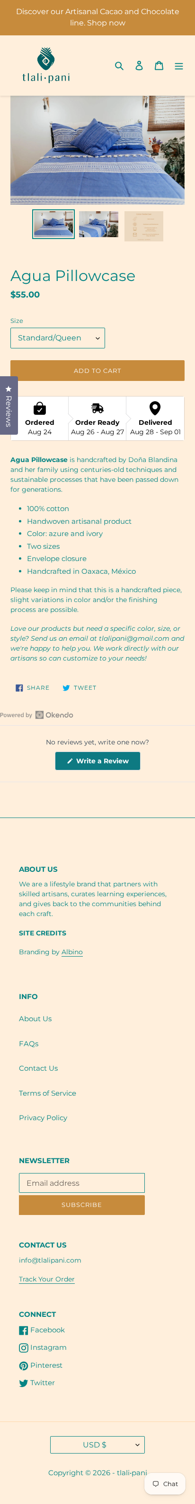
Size (16, 320)
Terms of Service (47, 1093)
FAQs (28, 1043)
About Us (35, 1018)
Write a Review (107, 763)
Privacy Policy (43, 1117)
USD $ (94, 1444)
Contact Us (38, 1068)
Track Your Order (47, 1279)
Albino (72, 952)
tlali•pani (132, 1472)
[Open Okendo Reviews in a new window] (36, 714)
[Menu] (179, 65)
